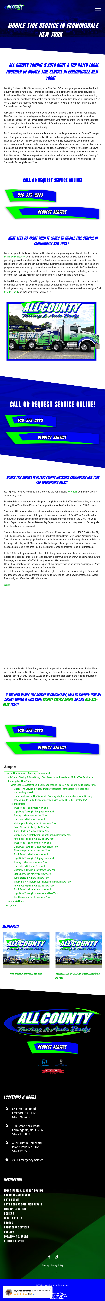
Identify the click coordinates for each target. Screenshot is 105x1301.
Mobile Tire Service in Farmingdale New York (27, 773)
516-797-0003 (21, 1134)
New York (72, 491)
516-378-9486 (21, 1117)
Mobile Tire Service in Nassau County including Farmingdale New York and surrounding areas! (51, 790)
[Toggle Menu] (98, 8)
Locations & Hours (14, 901)
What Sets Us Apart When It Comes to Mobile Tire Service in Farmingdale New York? (53, 784)
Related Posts (18, 803)
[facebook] (49, 1256)
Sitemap (45, 1265)
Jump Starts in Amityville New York (20, 973)
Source (7, 585)
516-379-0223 (11, 292)
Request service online (58, 699)
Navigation (10, 905)
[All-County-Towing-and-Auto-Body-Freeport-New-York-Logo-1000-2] (52, 1008)
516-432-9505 (21, 1151)
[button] (5, 956)
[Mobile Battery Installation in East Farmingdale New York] (73, 950)
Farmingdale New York (15, 256)
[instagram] (56, 1256)
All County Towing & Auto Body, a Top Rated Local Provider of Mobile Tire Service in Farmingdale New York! (50, 779)
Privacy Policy (57, 1265)
